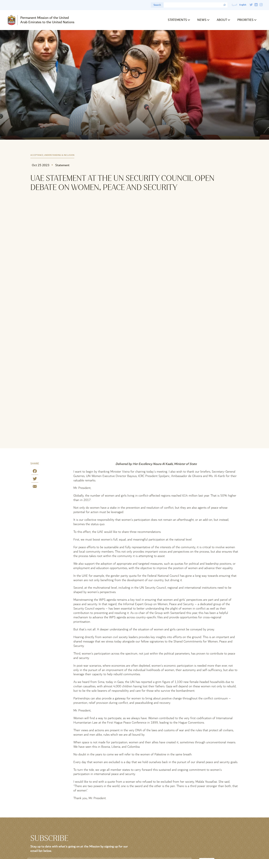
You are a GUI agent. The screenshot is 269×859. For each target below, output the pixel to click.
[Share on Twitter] (35, 479)
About (222, 20)
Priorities (245, 20)
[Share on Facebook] (35, 471)
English (242, 5)
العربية (234, 5)
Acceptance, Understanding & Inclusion (52, 155)
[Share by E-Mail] (35, 487)
